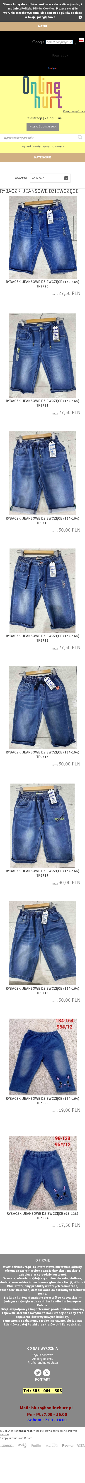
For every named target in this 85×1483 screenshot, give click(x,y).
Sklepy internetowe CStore (16, 1438)
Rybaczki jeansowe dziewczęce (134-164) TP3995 (42, 1100)
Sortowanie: (21, 177)
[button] (50, 178)
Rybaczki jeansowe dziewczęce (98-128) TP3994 (42, 1215)
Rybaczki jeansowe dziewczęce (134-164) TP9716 (42, 754)
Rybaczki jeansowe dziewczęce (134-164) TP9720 (42, 284)
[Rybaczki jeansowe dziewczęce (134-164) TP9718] (42, 473)
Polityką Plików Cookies (37, 8)
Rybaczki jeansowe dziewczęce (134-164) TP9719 (42, 638)
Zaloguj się (53, 118)
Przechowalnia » (74, 111)
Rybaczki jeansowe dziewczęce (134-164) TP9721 (42, 403)
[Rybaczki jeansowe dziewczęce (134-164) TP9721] (42, 356)
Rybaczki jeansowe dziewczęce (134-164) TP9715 (42, 990)
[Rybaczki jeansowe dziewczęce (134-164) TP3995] (42, 1057)
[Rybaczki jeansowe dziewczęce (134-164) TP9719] (42, 591)
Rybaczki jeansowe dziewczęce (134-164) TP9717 (42, 873)
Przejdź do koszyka (42, 126)
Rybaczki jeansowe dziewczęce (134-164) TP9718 (42, 520)
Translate (63, 69)
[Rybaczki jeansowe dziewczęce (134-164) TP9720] (42, 238)
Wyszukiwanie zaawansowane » (42, 146)
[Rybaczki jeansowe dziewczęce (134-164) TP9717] (42, 826)
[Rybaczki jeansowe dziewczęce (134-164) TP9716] (42, 708)
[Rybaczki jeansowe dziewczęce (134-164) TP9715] (42, 943)
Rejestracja (34, 118)
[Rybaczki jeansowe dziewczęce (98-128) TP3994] (42, 1173)
